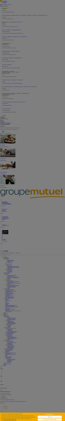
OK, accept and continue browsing (49, 419)
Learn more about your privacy (9, 419)
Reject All (50, 416)
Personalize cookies (50, 414)
